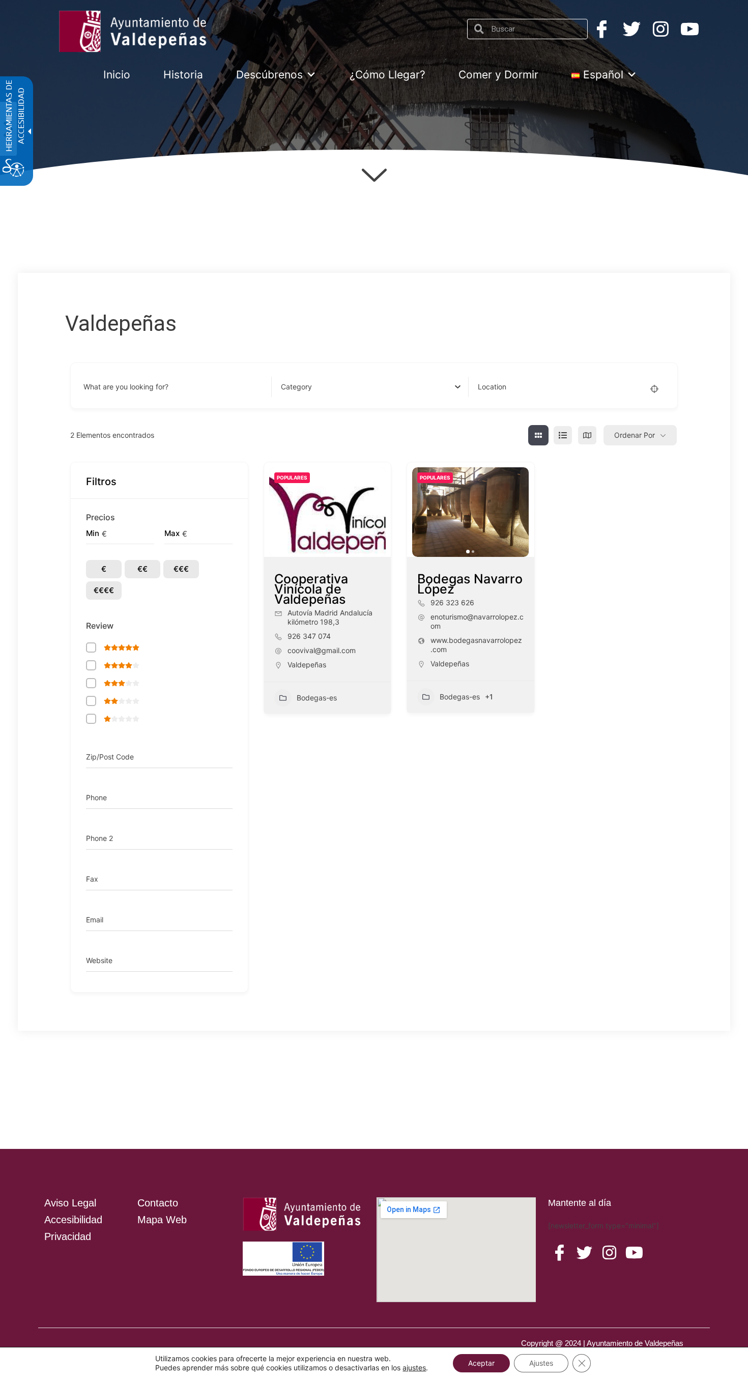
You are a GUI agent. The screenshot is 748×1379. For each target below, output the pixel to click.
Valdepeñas (306, 664)
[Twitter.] (632, 29)
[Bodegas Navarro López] (470, 512)
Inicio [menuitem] (116, 74)
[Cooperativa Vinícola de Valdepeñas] (327, 512)
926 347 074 (309, 636)
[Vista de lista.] (563, 435)
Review (99, 626)
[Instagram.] (661, 29)
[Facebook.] (602, 29)
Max (172, 533)
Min (92, 533)
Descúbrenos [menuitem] (269, 74)
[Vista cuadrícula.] (538, 435)
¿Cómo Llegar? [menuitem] (387, 74)
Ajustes (541, 1363)
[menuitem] (604, 74)
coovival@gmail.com (321, 650)
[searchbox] (535, 29)
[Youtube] (690, 29)
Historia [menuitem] (183, 74)
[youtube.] (634, 1253)
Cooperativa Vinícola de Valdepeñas (311, 589)
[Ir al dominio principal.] (135, 31)
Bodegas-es (317, 697)
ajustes (414, 1367)
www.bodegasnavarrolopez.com (476, 645)
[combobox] (371, 387)
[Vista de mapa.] (587, 435)
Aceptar (481, 1363)
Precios (100, 517)
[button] (425, 512)
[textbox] (296, 387)
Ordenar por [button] (634, 435)
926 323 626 (452, 602)
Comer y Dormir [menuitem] (498, 74)
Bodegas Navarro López (470, 584)
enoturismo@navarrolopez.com (477, 621)
